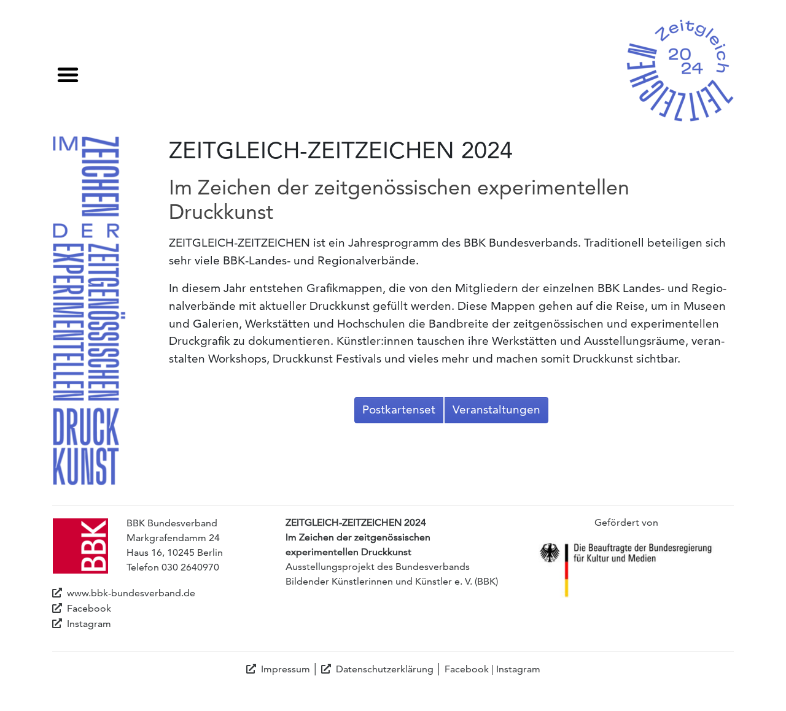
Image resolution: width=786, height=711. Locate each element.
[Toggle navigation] (68, 71)
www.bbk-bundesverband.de (131, 593)
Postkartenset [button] (398, 409)
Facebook (89, 608)
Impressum (285, 669)
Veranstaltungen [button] (496, 409)
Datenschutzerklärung (385, 669)
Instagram (89, 623)
